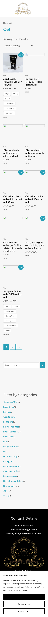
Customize (24, 604)
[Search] (42, 365)
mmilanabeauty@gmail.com (24, 529)
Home (6, 23)
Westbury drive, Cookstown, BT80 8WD (24, 533)
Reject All (24, 611)
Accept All (24, 597)
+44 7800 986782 (24, 525)
